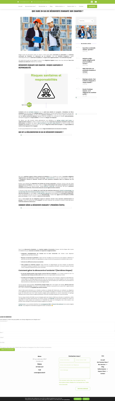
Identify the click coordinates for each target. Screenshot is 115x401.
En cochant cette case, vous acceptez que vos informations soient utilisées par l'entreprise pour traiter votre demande (74, 382)
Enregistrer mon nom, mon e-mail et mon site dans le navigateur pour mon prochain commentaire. (26, 347)
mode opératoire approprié (44, 193)
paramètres (67, 399)
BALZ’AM (52, 298)
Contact (81, 6)
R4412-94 (46, 186)
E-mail (2, 337)
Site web (2, 342)
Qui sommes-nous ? (30, 6)
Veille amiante (59, 6)
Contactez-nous (22, 304)
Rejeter (86, 399)
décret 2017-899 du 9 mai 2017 (45, 123)
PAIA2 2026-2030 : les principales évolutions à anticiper (89, 70)
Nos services (42, 6)
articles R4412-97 (56, 123)
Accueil (20, 6)
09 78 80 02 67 (39, 367)
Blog (51, 6)
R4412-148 (52, 186)
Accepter (78, 399)
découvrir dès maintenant (57, 304)
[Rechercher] (92, 20)
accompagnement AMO (46, 304)
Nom (1, 332)
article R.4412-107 (50, 178)
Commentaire (4, 321)
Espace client (70, 6)
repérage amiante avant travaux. (64, 120)
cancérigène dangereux (33, 112)
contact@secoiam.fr (39, 372)
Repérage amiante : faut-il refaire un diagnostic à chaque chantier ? (89, 80)
